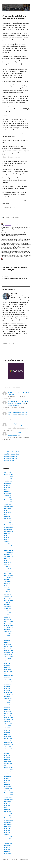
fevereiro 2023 (8, 546)
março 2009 (7, 853)
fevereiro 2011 (8, 837)
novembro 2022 (8, 552)
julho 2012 (7, 803)
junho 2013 (7, 780)
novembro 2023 (8, 527)
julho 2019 (7, 636)
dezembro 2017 (8, 675)
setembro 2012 (8, 799)
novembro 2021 (8, 577)
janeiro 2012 (7, 816)
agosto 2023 (7, 533)
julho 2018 (7, 661)
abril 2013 (7, 784)
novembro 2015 (8, 719)
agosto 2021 (7, 583)
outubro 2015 (7, 721)
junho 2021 (7, 588)
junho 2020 (7, 613)
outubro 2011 (7, 822)
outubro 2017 (7, 680)
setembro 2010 (8, 843)
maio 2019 (7, 640)
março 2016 (7, 711)
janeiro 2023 (7, 548)
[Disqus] (16, 241)
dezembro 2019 (8, 625)
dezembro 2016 (8, 692)
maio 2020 (7, 615)
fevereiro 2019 (8, 646)
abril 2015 (7, 734)
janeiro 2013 (7, 791)
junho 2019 (7, 638)
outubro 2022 (8, 554)
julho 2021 (7, 585)
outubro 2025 (8, 479)
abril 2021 (7, 592)
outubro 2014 (8, 747)
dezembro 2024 (8, 500)
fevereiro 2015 (8, 738)
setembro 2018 (8, 657)
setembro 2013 (8, 774)
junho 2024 (7, 512)
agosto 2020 (7, 608)
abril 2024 (7, 516)
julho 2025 (7, 485)
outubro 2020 (8, 604)
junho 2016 (7, 705)
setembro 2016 (8, 698)
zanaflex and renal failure (15, 433)
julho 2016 (7, 703)
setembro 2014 (8, 749)
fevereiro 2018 (8, 671)
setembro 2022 (8, 556)
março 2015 (7, 736)
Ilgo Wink (7, 217)
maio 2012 (7, 807)
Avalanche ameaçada (14, 405)
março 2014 (7, 761)
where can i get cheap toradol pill (18, 424)
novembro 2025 (8, 477)
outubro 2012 (8, 797)
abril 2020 (7, 617)
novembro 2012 (8, 795)
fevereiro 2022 (8, 571)
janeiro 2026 (7, 472)
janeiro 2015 (7, 740)
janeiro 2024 (7, 523)
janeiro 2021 (7, 598)
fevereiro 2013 (8, 788)
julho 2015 (7, 728)
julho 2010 (7, 847)
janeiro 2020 (8, 623)
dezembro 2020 (8, 600)
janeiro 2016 (7, 715)
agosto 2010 (7, 845)
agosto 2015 (7, 726)
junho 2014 (7, 755)
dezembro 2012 (8, 793)
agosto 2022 (7, 558)
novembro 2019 (8, 627)
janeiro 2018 (7, 673)
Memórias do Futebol (10, 456)
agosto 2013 (7, 776)
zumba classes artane (14, 392)
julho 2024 (7, 510)
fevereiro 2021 (8, 596)
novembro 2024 (8, 502)
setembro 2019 (8, 631)
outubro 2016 (8, 696)
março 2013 (7, 786)
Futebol (18, 217)
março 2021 (7, 594)
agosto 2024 (7, 508)
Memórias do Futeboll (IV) (12, 452)
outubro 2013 (8, 772)
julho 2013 (7, 778)
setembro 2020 (8, 606)
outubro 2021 (8, 579)
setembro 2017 (8, 682)
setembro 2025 (8, 481)
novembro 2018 (8, 652)
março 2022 (7, 569)
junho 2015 (7, 730)
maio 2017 (7, 690)
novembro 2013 (8, 770)
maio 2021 (7, 590)
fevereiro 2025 (8, 495)
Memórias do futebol (10, 460)
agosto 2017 (7, 684)
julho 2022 (7, 560)
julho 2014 (7, 753)
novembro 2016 (8, 694)
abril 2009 (7, 851)
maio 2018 (7, 665)
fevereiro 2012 (8, 814)
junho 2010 (7, 849)
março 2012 (7, 811)
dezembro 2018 (8, 650)
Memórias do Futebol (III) (11, 454)
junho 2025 (7, 487)
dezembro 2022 (8, 550)
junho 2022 (7, 562)
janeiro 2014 (7, 765)
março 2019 (7, 644)
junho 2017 (7, 688)
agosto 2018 (7, 659)
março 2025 (7, 493)
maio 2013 (7, 782)
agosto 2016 (7, 701)
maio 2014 (7, 757)
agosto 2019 (7, 634)
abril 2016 (7, 709)
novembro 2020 (8, 602)
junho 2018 (7, 663)
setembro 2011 (8, 824)
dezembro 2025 (8, 474)
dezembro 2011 (8, 818)
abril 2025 (7, 491)
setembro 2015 (8, 724)
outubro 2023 (8, 529)
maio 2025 (7, 489)
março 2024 (7, 518)
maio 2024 (7, 514)
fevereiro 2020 (8, 621)
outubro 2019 (8, 629)
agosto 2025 (7, 483)
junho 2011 (7, 830)
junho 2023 (7, 537)
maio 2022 (7, 564)
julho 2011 (7, 828)
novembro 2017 (8, 677)
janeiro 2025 (7, 498)
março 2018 (7, 669)
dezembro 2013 (8, 767)
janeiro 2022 (7, 573)
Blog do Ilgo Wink (6, 859)
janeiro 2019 (7, 648)
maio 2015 (7, 732)
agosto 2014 (7, 751)
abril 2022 (7, 567)
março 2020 (7, 619)
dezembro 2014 (8, 742)
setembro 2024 (8, 506)
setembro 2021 (8, 581)
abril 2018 (7, 667)
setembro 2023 (8, 531)
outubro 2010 (8, 841)
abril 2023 (7, 541)
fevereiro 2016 (8, 713)
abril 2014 (7, 759)
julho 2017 (7, 686)
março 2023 (7, 544)
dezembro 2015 (8, 717)
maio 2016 (7, 707)
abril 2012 (7, 809)
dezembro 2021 (8, 575)
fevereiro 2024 (8, 521)
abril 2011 (6, 834)
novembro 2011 (8, 820)
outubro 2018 (8, 654)
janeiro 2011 (7, 839)
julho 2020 (7, 611)
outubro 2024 (8, 504)
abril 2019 (7, 642)
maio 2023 (7, 539)
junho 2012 (7, 805)
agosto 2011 (7, 826)
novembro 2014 (8, 744)
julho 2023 (7, 535)
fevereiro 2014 (8, 763)
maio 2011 (7, 832)
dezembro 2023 (8, 525)
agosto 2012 (7, 801)
